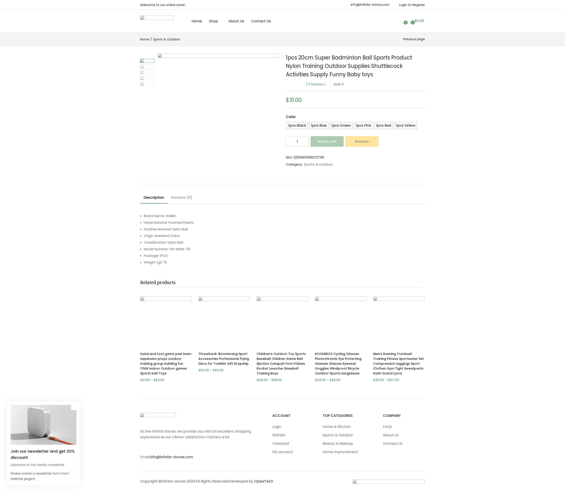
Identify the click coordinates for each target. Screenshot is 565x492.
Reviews (315, 84)
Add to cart (327, 141)
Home (197, 21)
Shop (214, 21)
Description (154, 197)
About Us (236, 21)
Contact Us (261, 21)
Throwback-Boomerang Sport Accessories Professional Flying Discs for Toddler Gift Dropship (223, 359)
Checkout (280, 443)
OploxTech (263, 481)
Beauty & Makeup (338, 443)
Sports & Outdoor (166, 39)
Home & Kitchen (337, 426)
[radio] (297, 125)
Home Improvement (340, 451)
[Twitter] (152, 447)
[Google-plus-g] (179, 447)
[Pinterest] (170, 447)
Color (291, 116)
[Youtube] (161, 447)
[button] (417, 21)
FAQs (387, 426)
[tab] (154, 198)
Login (276, 426)
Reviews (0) (181, 197)
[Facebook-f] (144, 447)
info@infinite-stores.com (370, 4)
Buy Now (362, 141)
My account (282, 451)
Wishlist (278, 435)
